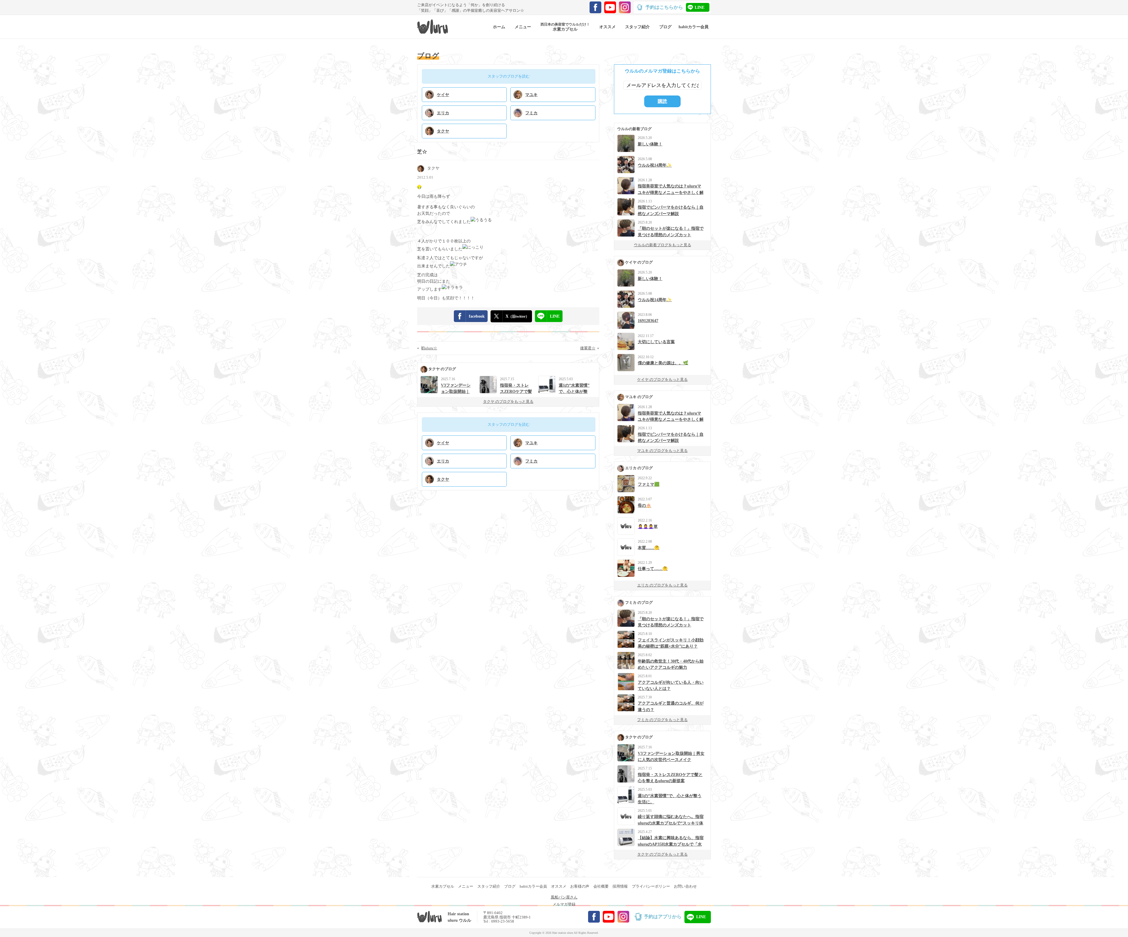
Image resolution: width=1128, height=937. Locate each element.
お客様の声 (579, 886)
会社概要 (601, 886)
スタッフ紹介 (488, 886)
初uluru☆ (429, 348)
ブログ (510, 886)
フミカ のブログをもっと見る (662, 720)
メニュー (465, 886)
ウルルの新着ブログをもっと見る (662, 245)
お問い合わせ (685, 886)
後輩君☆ (587, 348)
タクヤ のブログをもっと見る (508, 401)
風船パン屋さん (564, 897)
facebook (477, 316)
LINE (699, 7)
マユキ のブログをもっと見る (662, 450)
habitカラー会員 (533, 886)
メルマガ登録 (564, 904)
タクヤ (433, 168)
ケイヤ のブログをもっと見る (662, 379)
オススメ (558, 886)
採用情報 (620, 886)
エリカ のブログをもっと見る (662, 585)
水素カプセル (442, 886)
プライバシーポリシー (651, 886)
